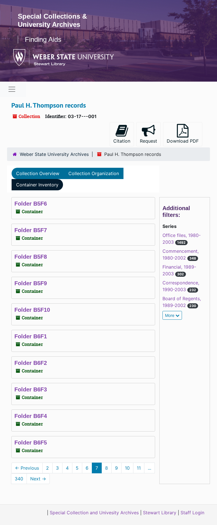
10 (127, 468)
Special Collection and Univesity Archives (94, 512)
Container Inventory (37, 185)
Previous (27, 468)
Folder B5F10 (32, 310)
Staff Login (192, 512)
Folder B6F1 (30, 336)
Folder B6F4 (30, 416)
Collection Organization (93, 173)
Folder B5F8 (30, 257)
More (170, 315)
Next (38, 479)
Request (148, 141)
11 (139, 468)
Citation (121, 141)
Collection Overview (37, 173)
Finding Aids (43, 39)
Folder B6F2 (30, 363)
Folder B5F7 (30, 230)
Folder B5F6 (30, 204)
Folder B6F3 (30, 389)
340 (19, 479)
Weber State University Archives (54, 154)
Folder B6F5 (30, 442)
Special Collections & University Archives (52, 20)
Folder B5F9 (30, 283)
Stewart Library (159, 512)
